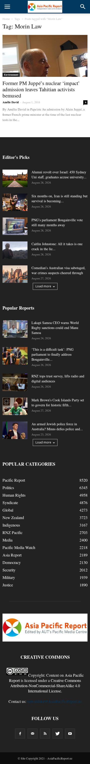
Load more (43, 286)
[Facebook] (20, 734)
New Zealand (13, 517)
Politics (8, 487)
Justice (7, 584)
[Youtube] (70, 734)
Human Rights (14, 495)
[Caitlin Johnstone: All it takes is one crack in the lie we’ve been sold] (15, 250)
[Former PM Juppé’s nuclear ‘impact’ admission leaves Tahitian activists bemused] (45, 56)
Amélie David (10, 102)
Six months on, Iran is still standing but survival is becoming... (60, 198)
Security (9, 569)
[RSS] (45, 734)
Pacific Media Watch (18, 547)
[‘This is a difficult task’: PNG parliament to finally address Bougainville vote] (15, 355)
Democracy (11, 562)
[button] (83, 6)
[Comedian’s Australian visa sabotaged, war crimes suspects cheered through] (15, 274)
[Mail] (33, 734)
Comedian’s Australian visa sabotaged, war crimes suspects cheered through (59, 270)
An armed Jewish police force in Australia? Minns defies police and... (57, 426)
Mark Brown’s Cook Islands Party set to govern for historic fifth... (58, 402)
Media (7, 540)
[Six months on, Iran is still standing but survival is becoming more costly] (15, 202)
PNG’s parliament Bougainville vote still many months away (57, 222)
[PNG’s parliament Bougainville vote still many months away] (15, 226)
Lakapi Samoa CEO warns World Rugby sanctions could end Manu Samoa (55, 327)
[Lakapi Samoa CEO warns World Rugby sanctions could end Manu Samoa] (15, 329)
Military (8, 577)
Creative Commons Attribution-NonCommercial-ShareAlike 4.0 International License (45, 685)
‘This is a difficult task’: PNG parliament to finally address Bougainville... (53, 354)
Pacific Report (13, 480)
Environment (11, 74)
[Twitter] (57, 734)
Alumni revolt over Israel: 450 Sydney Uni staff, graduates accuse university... (59, 174)
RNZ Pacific (12, 532)
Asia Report (12, 554)
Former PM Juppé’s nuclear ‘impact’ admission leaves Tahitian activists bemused (41, 89)
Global (7, 510)
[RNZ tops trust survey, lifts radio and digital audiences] (15, 382)
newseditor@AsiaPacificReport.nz (54, 701)
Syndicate (10, 502)
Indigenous (11, 525)
